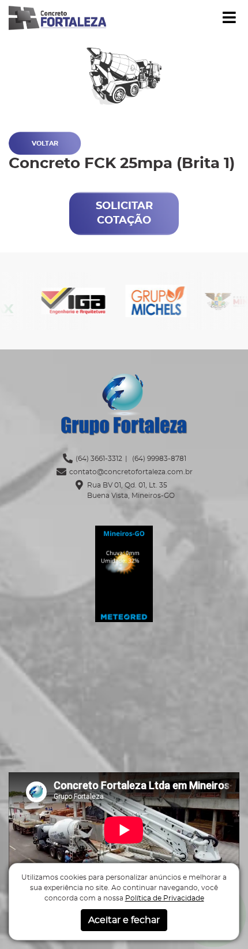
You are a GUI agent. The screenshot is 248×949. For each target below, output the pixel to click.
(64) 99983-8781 (158, 458)
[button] (229, 18)
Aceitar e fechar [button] (124, 920)
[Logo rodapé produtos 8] (138, 301)
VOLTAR (45, 143)
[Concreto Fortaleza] (57, 17)
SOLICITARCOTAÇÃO (124, 213)
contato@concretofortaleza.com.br (131, 471)
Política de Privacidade (164, 898)
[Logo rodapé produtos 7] (56, 301)
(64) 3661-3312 (99, 458)
